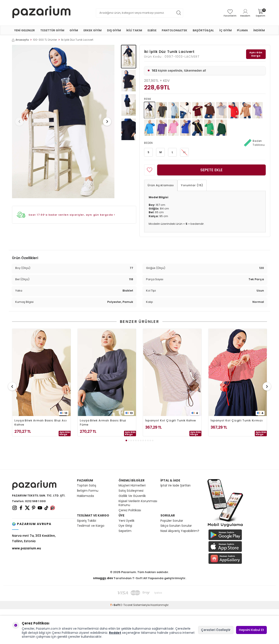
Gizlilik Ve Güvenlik (132, 496)
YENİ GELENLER (24, 30)
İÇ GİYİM (225, 30)
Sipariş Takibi (86, 521)
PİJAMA (242, 30)
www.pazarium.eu (26, 548)
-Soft (115, 605)
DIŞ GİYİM (114, 30)
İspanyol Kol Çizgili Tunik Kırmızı (237, 420)
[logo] (41, 12)
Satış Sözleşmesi (131, 491)
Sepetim (125, 531)
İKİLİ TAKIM (134, 30)
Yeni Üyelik (126, 521)
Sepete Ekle (211, 170)
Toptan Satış (86, 485)
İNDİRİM (259, 30)
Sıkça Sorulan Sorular (176, 526)
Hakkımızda (85, 496)
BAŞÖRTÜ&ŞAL (203, 30)
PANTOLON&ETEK (174, 30)
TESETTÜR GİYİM (52, 30)
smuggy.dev (103, 578)
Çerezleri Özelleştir (216, 630)
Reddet (115, 633)
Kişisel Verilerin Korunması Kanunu (138, 503)
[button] (19, 121)
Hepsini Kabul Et (251, 630)
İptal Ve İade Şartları (175, 485)
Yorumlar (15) (192, 185)
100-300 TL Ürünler (45, 40)
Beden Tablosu (259, 143)
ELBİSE (152, 30)
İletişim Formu (87, 491)
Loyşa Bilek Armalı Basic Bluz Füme (103, 422)
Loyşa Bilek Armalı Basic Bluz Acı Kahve (40, 422)
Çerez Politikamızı (65, 633)
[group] (63, 121)
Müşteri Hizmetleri (132, 485)
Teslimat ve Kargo (90, 526)
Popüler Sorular (171, 521)
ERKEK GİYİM (92, 30)
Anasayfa (22, 40)
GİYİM (74, 30)
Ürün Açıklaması (161, 185)
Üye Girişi (125, 526)
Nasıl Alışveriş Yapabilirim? (179, 531)
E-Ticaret (127, 605)
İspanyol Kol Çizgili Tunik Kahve (170, 420)
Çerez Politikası (130, 510)
